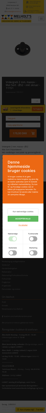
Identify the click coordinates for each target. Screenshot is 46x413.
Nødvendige (13, 234)
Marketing (33, 248)
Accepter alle (23, 219)
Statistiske (13, 248)
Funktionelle (33, 234)
